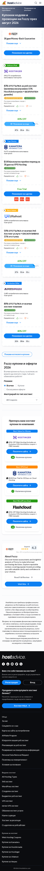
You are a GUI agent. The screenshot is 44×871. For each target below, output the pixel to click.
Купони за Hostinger (11, 852)
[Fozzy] (9, 549)
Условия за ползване (11, 764)
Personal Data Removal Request (15, 755)
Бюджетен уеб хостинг (12, 796)
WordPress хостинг (10, 786)
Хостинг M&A (20, 706)
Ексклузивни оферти (16, 389)
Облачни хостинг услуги (12, 810)
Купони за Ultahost (10, 856)
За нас (5, 721)
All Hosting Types (9, 777)
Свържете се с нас (10, 726)
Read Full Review (21, 577)
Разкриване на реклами (30, 9)
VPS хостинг (7, 801)
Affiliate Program (9, 735)
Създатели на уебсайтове (13, 825)
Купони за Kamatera (10, 842)
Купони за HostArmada (12, 847)
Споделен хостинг (10, 791)
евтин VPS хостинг (10, 806)
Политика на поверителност (14, 760)
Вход (32, 682)
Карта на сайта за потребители (15, 730)
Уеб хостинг (7, 781)
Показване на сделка (22, 53)
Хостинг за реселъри (11, 820)
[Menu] (40, 3)
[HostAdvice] (12, 3)
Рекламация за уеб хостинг (14, 745)
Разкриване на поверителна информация (20, 750)
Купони (21, 385)
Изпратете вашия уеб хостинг (15, 740)
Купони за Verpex (9, 861)
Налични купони (22, 457)
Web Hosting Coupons (11, 837)
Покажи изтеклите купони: (17, 354)
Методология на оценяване (8, 9)
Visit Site (22, 584)
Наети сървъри (9, 815)
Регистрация (11, 682)
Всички (10, 385)
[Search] (36, 3)
